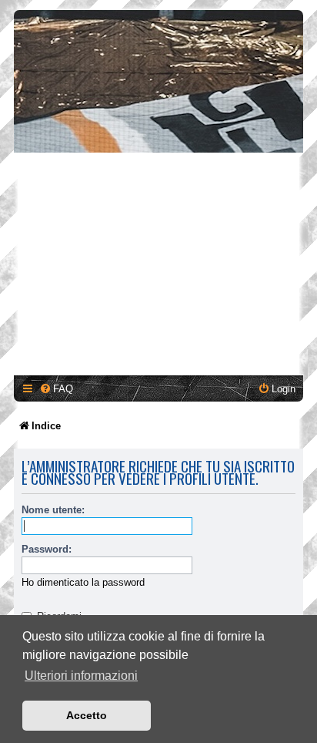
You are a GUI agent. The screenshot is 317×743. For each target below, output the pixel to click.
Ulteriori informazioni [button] (81, 675)
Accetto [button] (86, 715)
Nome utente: (53, 510)
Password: (47, 549)
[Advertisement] (158, 266)
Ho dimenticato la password (83, 582)
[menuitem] (56, 389)
